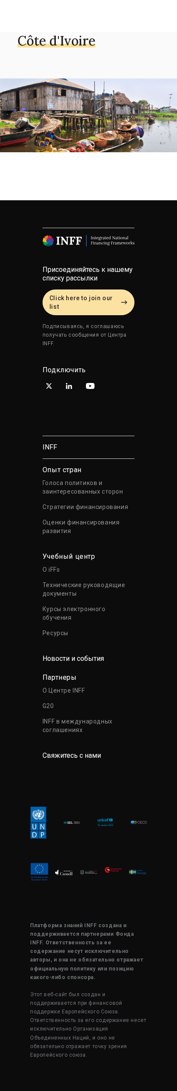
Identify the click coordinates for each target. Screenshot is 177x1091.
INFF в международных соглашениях (78, 725)
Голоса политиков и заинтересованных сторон (83, 487)
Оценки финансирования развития (81, 526)
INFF (50, 447)
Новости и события (73, 658)
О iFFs (51, 569)
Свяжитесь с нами (72, 755)
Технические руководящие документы (84, 589)
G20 (48, 705)
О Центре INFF (64, 690)
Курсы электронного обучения (74, 613)
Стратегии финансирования (85, 506)
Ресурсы (55, 633)
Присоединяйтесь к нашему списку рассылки (88, 273)
